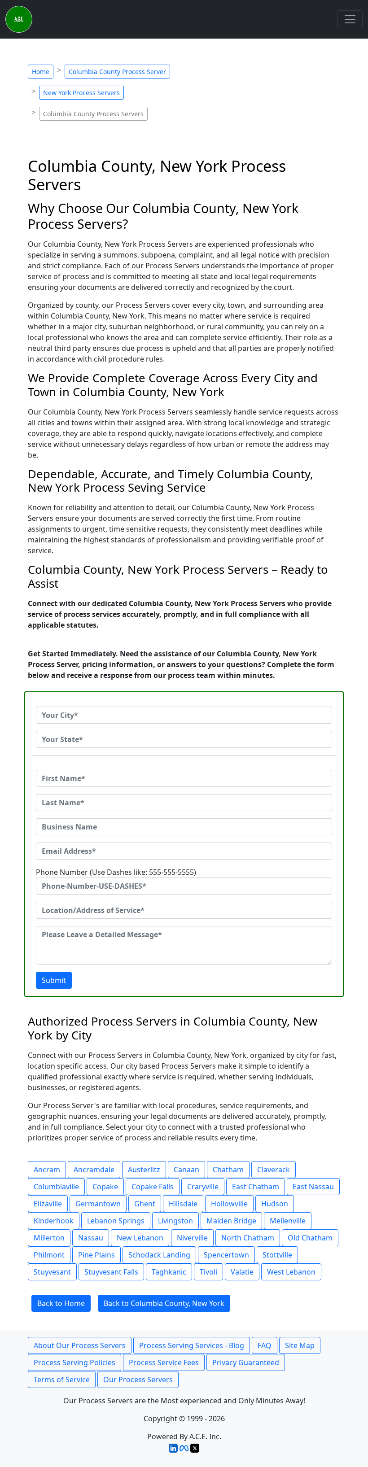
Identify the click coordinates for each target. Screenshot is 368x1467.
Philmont (49, 1255)
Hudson (274, 1204)
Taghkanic (169, 1272)
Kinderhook (54, 1221)
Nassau (90, 1238)
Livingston (175, 1221)
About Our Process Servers (80, 1345)
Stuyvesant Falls (111, 1272)
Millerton (49, 1238)
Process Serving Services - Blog (191, 1345)
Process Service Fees (164, 1362)
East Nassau (313, 1187)
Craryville (203, 1187)
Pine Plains (96, 1255)
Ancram (47, 1169)
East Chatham (255, 1187)
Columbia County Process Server (117, 71)
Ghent (144, 1204)
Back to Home (61, 1303)
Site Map (300, 1345)
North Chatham (247, 1238)
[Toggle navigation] (350, 19)
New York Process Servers (81, 92)
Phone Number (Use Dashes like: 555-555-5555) (116, 872)
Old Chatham (310, 1238)
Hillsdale (183, 1204)
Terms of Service (62, 1379)
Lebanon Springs (116, 1221)
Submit (54, 980)
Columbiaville (56, 1187)
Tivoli (208, 1272)
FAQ (265, 1345)
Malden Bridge (231, 1221)
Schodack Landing (159, 1255)
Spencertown (226, 1255)
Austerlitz (144, 1169)
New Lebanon (140, 1238)
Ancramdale (94, 1169)
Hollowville (229, 1204)
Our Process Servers (138, 1379)
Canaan (186, 1169)
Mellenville (288, 1221)
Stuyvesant (52, 1272)
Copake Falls (152, 1187)
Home (40, 71)
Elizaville (48, 1204)
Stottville (277, 1255)
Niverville (192, 1238)
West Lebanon (291, 1272)
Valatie (242, 1272)
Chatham (228, 1169)
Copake (105, 1187)
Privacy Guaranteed (245, 1362)
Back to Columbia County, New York (164, 1303)
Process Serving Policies (74, 1362)
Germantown (98, 1204)
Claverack (273, 1169)
